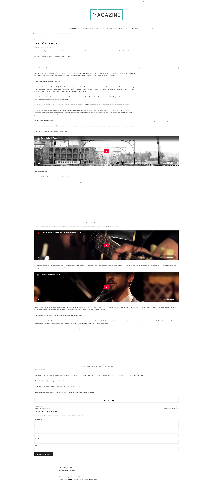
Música (36, 40)
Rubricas (122, 28)
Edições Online (86, 28)
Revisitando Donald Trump (42, 408)
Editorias (99, 28)
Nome (36, 432)
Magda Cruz (48, 47)
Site (35, 445)
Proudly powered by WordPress (68, 479)
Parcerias (133, 28)
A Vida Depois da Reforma (171, 408)
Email (36, 438)
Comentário (38, 419)
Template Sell (93, 479)
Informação (111, 28)
